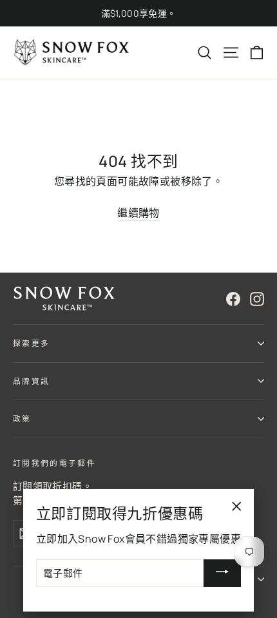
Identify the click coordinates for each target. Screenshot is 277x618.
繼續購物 (138, 213)
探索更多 (31, 343)
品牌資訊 (31, 381)
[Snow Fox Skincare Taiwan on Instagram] (257, 299)
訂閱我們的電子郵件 (54, 463)
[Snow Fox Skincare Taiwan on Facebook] (233, 299)
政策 (22, 418)
